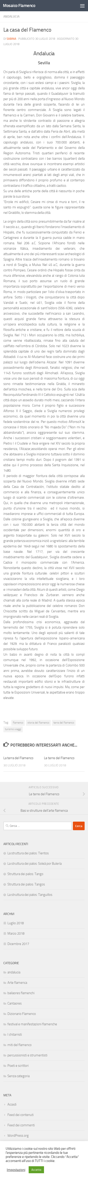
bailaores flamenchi (21, 993)
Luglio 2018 (15, 923)
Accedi (11, 1104)
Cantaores (14, 1003)
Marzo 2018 (15, 933)
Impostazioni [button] (16, 1170)
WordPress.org (18, 1136)
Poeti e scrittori (18, 1066)
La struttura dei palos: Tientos (28, 853)
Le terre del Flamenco (59, 758)
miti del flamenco (19, 1045)
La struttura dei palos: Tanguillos (29, 895)
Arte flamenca (17, 983)
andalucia (11, 16)
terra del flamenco (63, 722)
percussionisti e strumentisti (27, 1055)
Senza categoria (18, 1076)
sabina (11, 38)
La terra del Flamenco (18, 758)
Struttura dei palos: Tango (25, 874)
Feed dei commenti (21, 1125)
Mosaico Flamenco (19, 5)
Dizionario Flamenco (21, 1014)
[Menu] (82, 5)
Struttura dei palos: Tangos (26, 884)
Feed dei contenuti (20, 1115)
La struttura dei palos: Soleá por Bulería (34, 864)
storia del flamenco (38, 722)
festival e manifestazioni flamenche (32, 1024)
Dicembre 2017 (18, 944)
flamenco (18, 722)
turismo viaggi (13, 729)
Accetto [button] (36, 1169)
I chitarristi (14, 1034)
